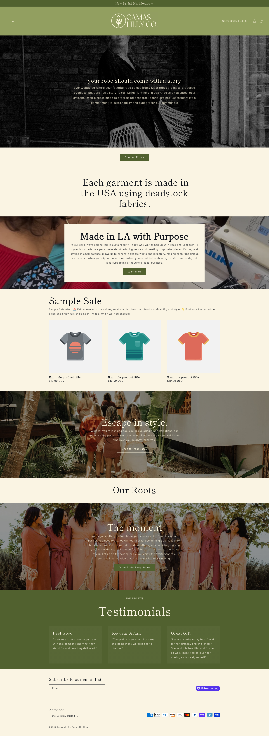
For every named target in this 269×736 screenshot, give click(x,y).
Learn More (134, 271)
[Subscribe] (101, 688)
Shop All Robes (134, 157)
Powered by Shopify (81, 727)
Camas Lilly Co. (64, 727)
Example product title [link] (65, 377)
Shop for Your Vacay (134, 448)
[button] (6, 21)
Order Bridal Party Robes (134, 567)
